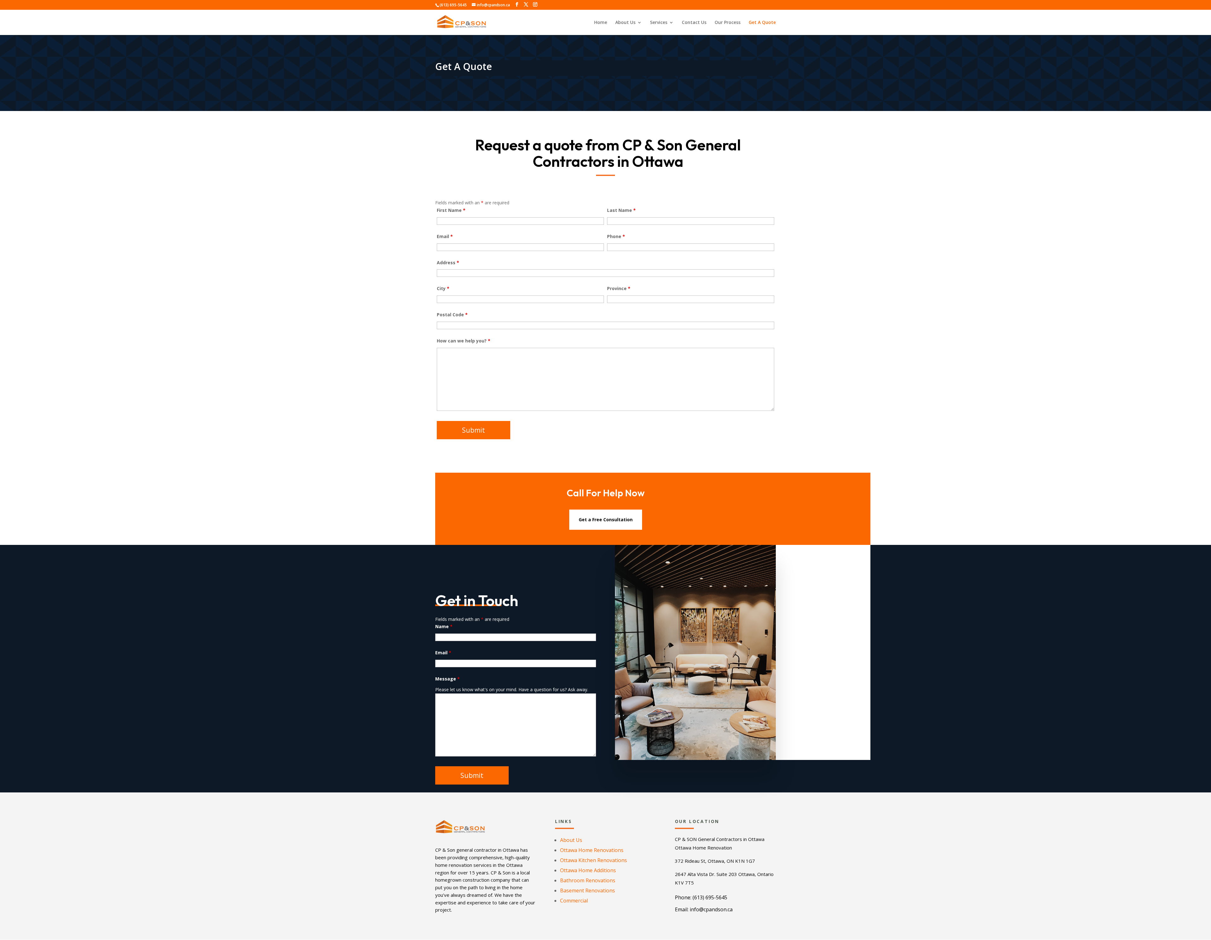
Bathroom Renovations (587, 880)
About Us (625, 22)
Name (444, 626)
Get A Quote (762, 22)
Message (447, 679)
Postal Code (452, 315)
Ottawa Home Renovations (591, 850)
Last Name (621, 210)
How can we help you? (463, 341)
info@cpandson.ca (711, 909)
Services (658, 22)
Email (445, 236)
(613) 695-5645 (453, 5)
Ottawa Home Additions (588, 870)
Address (448, 263)
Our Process (727, 22)
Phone (616, 236)
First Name (451, 210)
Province (618, 288)
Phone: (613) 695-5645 (701, 897)
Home (600, 22)
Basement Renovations (587, 890)
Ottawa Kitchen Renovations (593, 860)
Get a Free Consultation (606, 520)
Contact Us (694, 22)
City (443, 288)
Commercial (574, 900)
